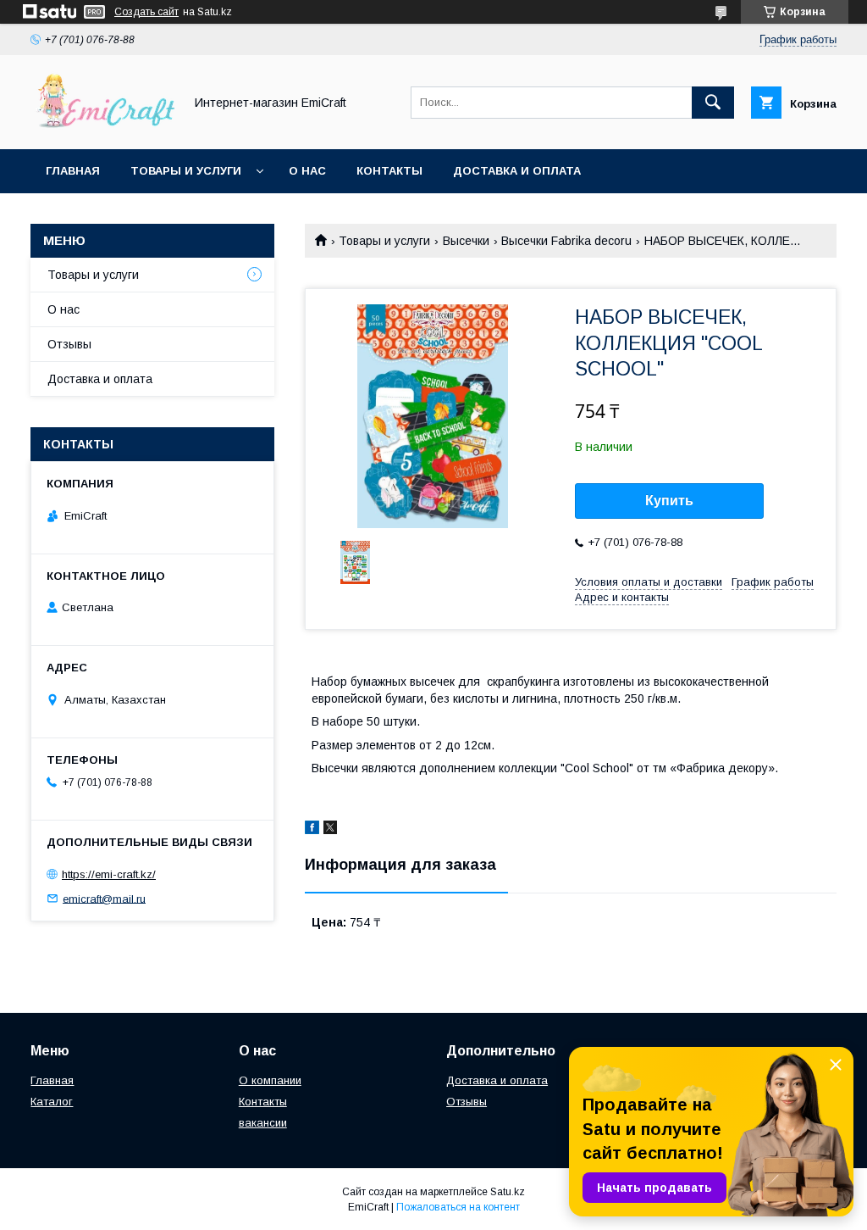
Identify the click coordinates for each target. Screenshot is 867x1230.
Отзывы (69, 344)
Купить (669, 500)
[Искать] (713, 102)
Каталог (51, 1101)
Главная (73, 170)
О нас (307, 170)
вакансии (263, 1122)
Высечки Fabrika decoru (566, 241)
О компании (270, 1080)
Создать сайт (146, 12)
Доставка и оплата (517, 170)
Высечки (466, 241)
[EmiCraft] (102, 127)
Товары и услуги (185, 170)
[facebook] (312, 830)
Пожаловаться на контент (458, 1207)
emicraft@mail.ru (104, 898)
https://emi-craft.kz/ (109, 874)
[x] (330, 830)
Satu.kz (507, 1192)
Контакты (389, 170)
